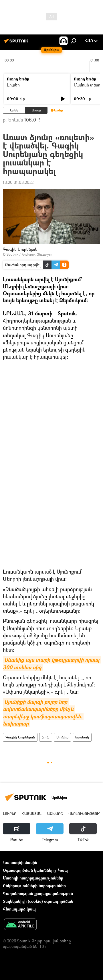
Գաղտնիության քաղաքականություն (38, 893)
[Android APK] (20, 925)
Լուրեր (13, 85)
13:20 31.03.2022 (18, 182)
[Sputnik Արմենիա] (17, 43)
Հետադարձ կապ (19, 909)
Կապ (63, 870)
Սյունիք (62, 737)
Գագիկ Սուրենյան (20, 737)
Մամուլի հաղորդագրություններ (33, 878)
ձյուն (45, 737)
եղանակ (82, 737)
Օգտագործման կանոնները (29, 870)
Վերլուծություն (85, 813)
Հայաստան (31, 813)
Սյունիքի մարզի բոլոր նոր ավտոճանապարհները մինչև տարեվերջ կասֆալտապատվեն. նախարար (43, 712)
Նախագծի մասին (20, 862)
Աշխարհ (55, 813)
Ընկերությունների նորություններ (34, 885)
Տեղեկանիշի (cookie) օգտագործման (38, 901)
